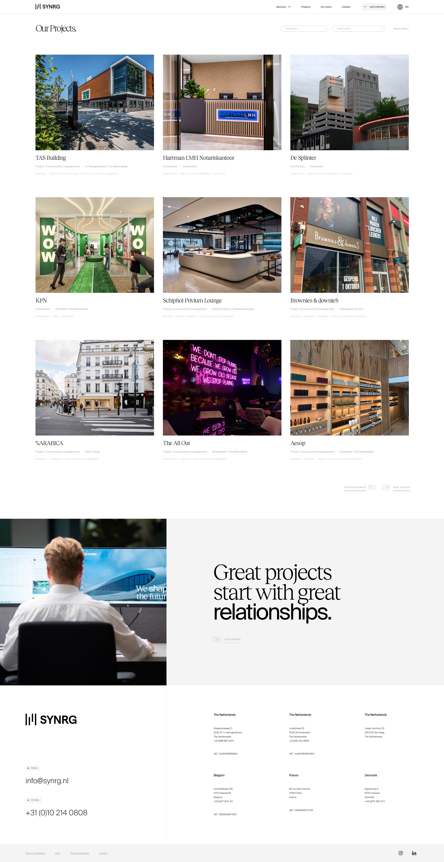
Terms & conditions (35, 853)
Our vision (326, 7)
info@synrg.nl (47, 780)
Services (281, 7)
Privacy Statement (79, 853)
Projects (305, 7)
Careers (346, 7)
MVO (57, 853)
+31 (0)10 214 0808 (56, 813)
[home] (47, 7)
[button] (407, 7)
